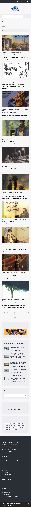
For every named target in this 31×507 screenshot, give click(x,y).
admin (11, 350)
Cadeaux (22, 427)
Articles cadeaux (20, 425)
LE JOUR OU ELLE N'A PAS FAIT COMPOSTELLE (14, 219)
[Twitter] (18, 2)
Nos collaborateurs (8, 468)
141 (23, 314)
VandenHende (5, 54)
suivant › (22, 316)
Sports (12, 429)
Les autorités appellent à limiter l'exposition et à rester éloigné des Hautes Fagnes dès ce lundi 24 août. (18, 355)
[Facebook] (15, 2)
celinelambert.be (11, 505)
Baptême (6, 427)
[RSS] (28, 2)
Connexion (27, 3)
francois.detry (13, 359)
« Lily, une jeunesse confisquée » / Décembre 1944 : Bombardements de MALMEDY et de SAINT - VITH (18, 377)
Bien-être (11, 427)
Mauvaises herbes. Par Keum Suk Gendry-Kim (14, 80)
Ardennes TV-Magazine (9, 425)
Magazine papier (16, 332)
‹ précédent (16, 312)
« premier (7, 312)
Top (28, 504)
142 (28, 314)
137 (5, 314)
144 (12, 316)
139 (14, 314)
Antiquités (20, 423)
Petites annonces (7, 476)
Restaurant (7, 429)
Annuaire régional (7, 474)
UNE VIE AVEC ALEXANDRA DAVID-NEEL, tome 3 (15, 245)
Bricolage (17, 427)
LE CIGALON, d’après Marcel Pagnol (11, 52)
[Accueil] (15, 11)
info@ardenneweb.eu (7, 492)
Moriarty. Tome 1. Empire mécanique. (12, 192)
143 (8, 316)
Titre (3, 26)
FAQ (4, 477)
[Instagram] (21, 2)
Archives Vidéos (7, 472)
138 (9, 314)
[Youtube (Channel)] (24, 2)
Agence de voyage (8, 423)
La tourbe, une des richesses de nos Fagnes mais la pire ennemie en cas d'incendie (18, 364)
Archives (5, 470)
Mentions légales (7, 479)
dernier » (16, 317)
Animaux (15, 423)
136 (28, 312)
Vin (16, 429)
